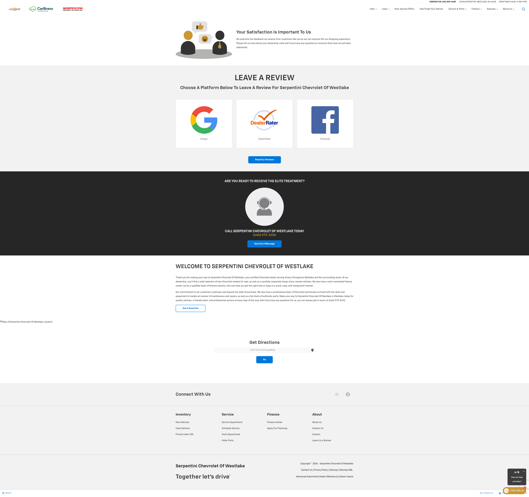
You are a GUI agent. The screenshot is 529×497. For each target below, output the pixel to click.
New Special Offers (404, 9)
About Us (317, 422)
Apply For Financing (277, 428)
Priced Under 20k (184, 434)
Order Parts (228, 441)
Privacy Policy (321, 470)
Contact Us (317, 428)
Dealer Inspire (346, 477)
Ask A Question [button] (191, 308)
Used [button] (385, 9)
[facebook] (348, 394)
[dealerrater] (337, 394)
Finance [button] (475, 9)
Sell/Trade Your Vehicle (431, 9)
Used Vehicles (183, 428)
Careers (316, 434)
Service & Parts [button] (456, 9)
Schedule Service (231, 428)
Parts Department (231, 434)
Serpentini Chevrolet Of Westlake (336, 464)
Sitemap (333, 470)
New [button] (373, 9)
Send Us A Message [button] (264, 244)
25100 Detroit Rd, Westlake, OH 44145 (477, 2)
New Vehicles (182, 422)
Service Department (232, 422)
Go (264, 360)
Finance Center (274, 422)
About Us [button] (507, 9)
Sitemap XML (346, 470)
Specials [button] (491, 9)
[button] (523, 9)
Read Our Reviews (264, 160)
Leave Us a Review (321, 441)
